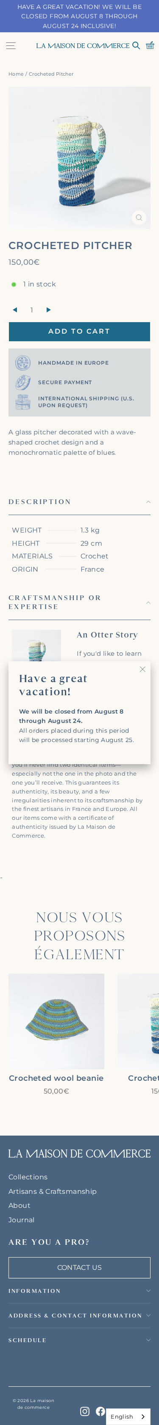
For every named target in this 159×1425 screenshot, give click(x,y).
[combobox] (128, 1416)
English (122, 1416)
